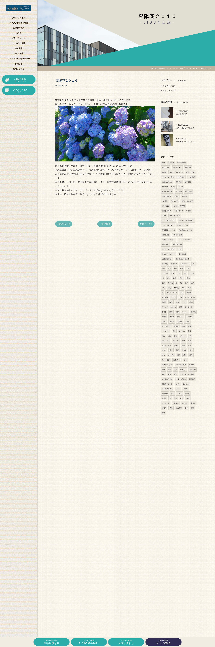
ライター (176, 341)
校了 (175, 268)
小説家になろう (167, 259)
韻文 (170, 350)
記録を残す (165, 235)
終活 (163, 336)
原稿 (163, 413)
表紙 (163, 283)
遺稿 (163, 163)
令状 (183, 288)
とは (185, 360)
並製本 (187, 393)
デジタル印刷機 (167, 379)
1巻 (163, 278)
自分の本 (171, 163)
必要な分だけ (166, 211)
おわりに (176, 403)
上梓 (192, 283)
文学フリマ (165, 341)
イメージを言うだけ (169, 220)
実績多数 (165, 187)
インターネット (190, 297)
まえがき (171, 355)
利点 (181, 292)
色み (177, 302)
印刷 (181, 268)
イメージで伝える (168, 225)
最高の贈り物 (177, 244)
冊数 (189, 326)
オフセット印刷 (167, 191)
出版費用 (192, 379)
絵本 (190, 302)
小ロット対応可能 (179, 206)
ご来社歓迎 (191, 177)
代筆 (183, 341)
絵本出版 (188, 182)
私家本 (164, 216)
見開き (171, 316)
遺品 (169, 369)
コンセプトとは (167, 389)
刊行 (169, 288)
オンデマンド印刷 (168, 177)
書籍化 (188, 292)
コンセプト (165, 403)
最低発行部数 (181, 163)
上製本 (179, 393)
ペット (178, 389)
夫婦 (189, 341)
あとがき (185, 403)
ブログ (173, 297)
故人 (163, 355)
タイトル (183, 336)
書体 (177, 312)
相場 (174, 331)
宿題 (192, 408)
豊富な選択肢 (166, 196)
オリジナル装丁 (174, 216)
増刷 (189, 288)
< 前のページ (63, 223)
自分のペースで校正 (169, 240)
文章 (189, 345)
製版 (188, 268)
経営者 (164, 398)
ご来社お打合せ (167, 182)
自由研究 (179, 408)
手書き (164, 312)
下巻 (184, 273)
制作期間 (165, 264)
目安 (189, 331)
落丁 (175, 369)
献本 (186, 283)
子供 (170, 408)
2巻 (168, 278)
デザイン (180, 316)
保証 (175, 374)
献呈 (190, 355)
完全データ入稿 (167, 365)
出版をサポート (167, 384)
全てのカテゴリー (170, 86)
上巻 (178, 273)
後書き (164, 408)
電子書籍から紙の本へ (183, 259)
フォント (185, 312)
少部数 (179, 321)
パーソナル (165, 331)
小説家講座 (182, 254)
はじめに (186, 384)
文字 (170, 312)
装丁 (172, 393)
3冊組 (188, 278)
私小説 (181, 187)
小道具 (187, 321)
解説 (184, 355)
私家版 (188, 211)
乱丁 (190, 350)
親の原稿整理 (177, 235)
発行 (163, 288)
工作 (186, 408)
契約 (163, 374)
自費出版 (165, 393)
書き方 (176, 326)
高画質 (164, 172)
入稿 (169, 268)
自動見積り (181, 177)
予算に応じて (178, 211)
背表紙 (170, 283)
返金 (169, 374)
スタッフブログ (169, 90)
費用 (183, 326)
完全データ (177, 360)
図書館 (191, 365)
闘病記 (176, 345)
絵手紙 (173, 307)
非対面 (176, 196)
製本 (188, 398)
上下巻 (191, 273)
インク (184, 302)
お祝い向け (165, 244)
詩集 (183, 345)
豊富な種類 (188, 191)
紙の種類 (179, 191)
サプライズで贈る (168, 249)
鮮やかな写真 (190, 172)
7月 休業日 (166, 360)
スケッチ (165, 307)
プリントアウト (171, 292)
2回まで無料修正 (187, 201)
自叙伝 (164, 321)
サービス (182, 331)
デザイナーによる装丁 (186, 220)
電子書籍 (165, 297)
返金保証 (188, 167)
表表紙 (193, 312)
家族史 (171, 321)
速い (163, 268)
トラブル (192, 369)
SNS (180, 297)
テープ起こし (166, 326)
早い (193, 264)
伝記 (169, 336)
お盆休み (189, 316)
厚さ (172, 273)
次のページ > (146, 223)
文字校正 (185, 196)
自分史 (184, 350)
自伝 (175, 336)
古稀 (180, 307)
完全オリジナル (182, 225)
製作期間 (174, 264)
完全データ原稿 (181, 365)
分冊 (174, 278)
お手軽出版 (165, 206)
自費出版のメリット (169, 230)
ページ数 (165, 273)
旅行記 (164, 350)
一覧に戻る (104, 223)
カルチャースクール (169, 254)
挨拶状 (176, 288)
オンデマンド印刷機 (187, 374)
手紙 (177, 350)
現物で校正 (174, 201)
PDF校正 (165, 201)
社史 (181, 398)
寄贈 (163, 369)
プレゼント (188, 307)
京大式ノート (166, 345)
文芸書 (173, 187)
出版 (175, 398)
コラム (179, 249)
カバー (178, 384)
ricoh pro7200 (181, 379)
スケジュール (184, 264)
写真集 (185, 389)
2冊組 (181, 278)
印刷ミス (183, 369)
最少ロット (165, 167)
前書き (193, 403)
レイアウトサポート (176, 172)
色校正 (164, 302)
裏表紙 (164, 316)
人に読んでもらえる (185, 230)
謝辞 (178, 355)
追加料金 (179, 182)
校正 (170, 302)
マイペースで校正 (185, 240)
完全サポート (177, 167)
